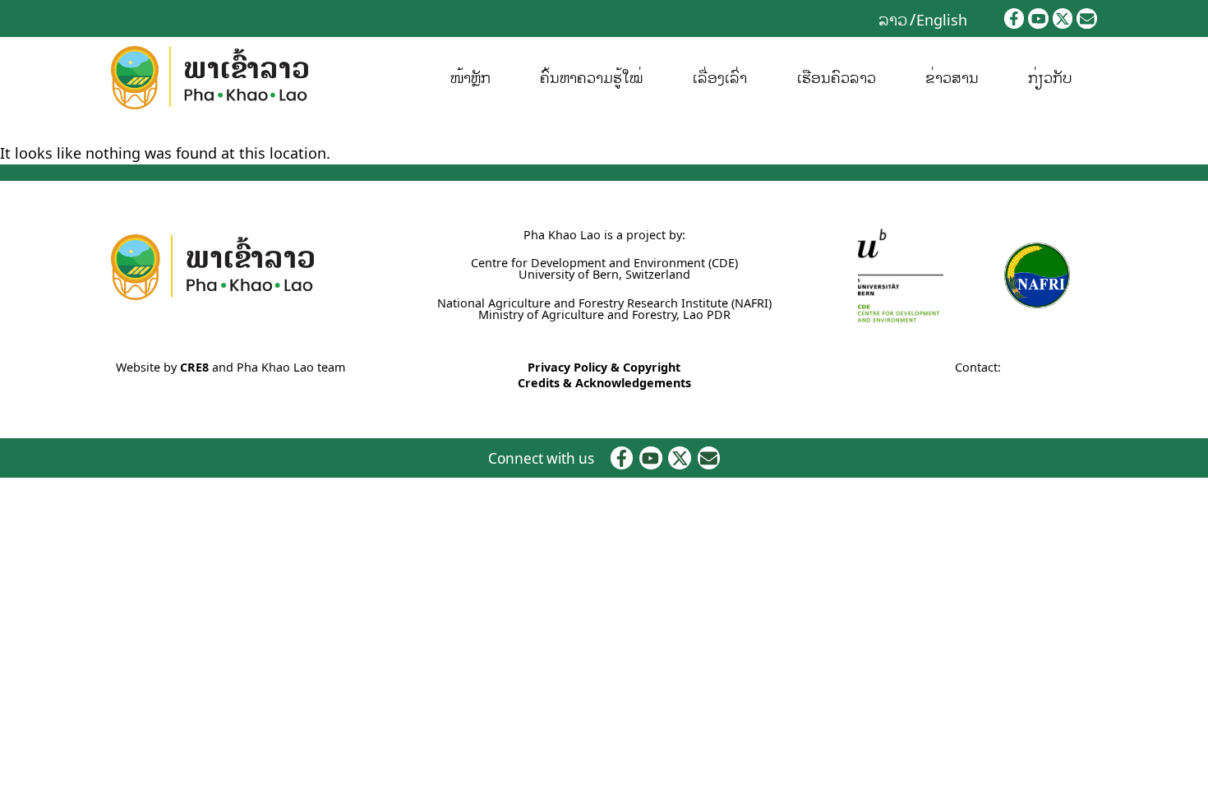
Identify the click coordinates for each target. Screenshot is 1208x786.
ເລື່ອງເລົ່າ (719, 77)
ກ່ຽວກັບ (1050, 77)
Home (17, 131)
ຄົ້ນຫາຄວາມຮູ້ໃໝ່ (591, 77)
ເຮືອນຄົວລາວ (836, 77)
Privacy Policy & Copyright (604, 367)
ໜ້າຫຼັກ (470, 77)
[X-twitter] (1063, 18)
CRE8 (194, 367)
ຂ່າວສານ (952, 77)
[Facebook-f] (1014, 18)
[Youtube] (1038, 18)
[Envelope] (1087, 18)
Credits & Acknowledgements (604, 383)
